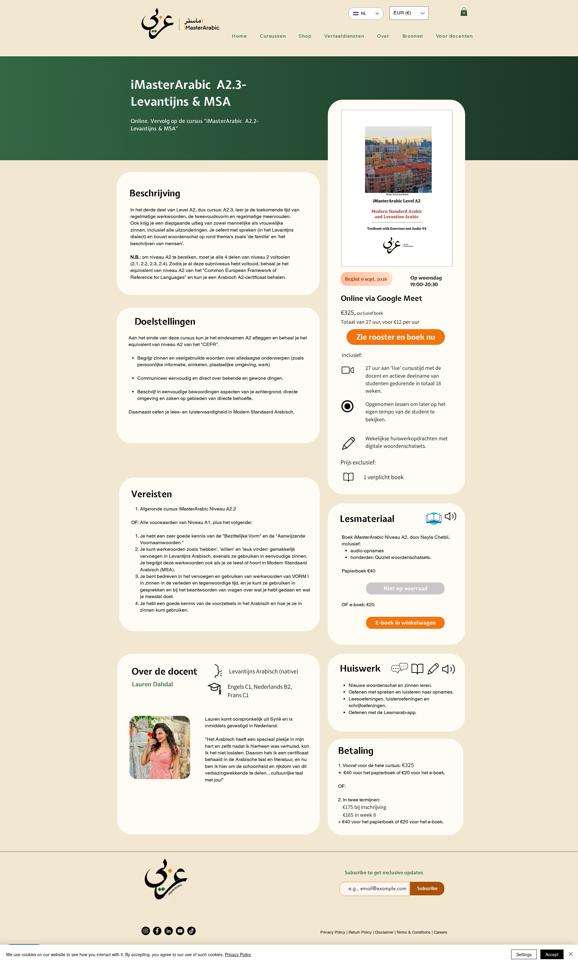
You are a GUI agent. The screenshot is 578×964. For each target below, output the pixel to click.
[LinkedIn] (168, 931)
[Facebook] (157, 931)
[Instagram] (145, 931)
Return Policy (360, 932)
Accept (551, 954)
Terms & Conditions (413, 932)
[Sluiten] (570, 954)
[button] (409, 13)
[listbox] (409, 13)
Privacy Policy (333, 932)
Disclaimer (384, 932)
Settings (524, 954)
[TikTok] (191, 931)
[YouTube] (180, 931)
